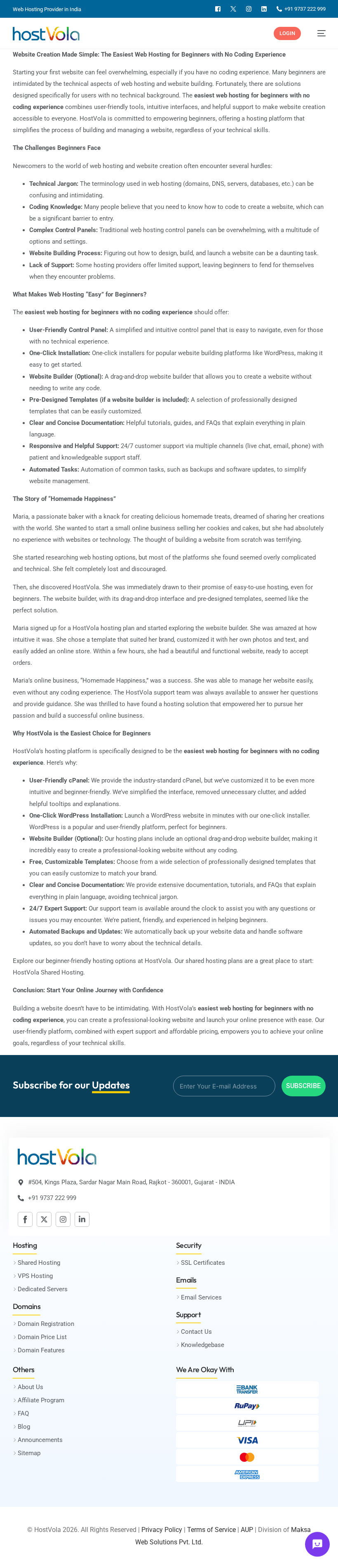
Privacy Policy (161, 1530)
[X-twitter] (44, 1219)
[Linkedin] (264, 9)
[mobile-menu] (317, 33)
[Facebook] (218, 9)
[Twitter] (233, 9)
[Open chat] (317, 1543)
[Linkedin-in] (82, 1219)
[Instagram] (248, 9)
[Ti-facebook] (25, 1219)
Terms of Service (211, 1530)
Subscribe (303, 1086)
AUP (247, 1530)
